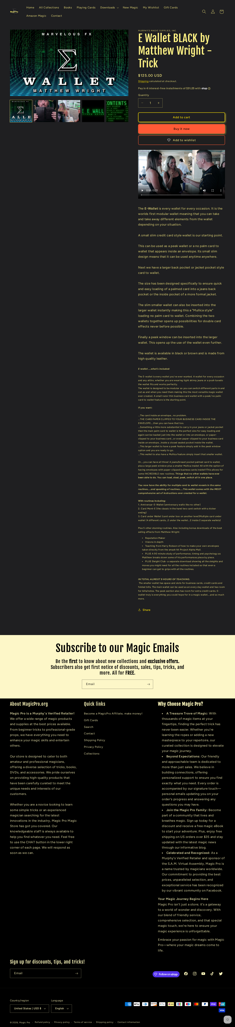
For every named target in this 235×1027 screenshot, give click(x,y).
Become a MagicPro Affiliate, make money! (113, 713)
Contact (89, 733)
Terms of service (83, 1022)
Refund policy (42, 1022)
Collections (92, 753)
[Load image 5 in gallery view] (117, 111)
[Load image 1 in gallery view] (21, 111)
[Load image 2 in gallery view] (45, 111)
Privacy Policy (93, 747)
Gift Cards (91, 720)
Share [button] (146, 609)
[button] (109, 7)
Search (88, 727)
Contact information (129, 1022)
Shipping (143, 81)
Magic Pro (24, 1022)
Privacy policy (62, 1022)
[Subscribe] (148, 684)
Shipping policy (104, 1022)
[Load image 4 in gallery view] (93, 111)
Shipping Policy (94, 740)
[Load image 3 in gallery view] (69, 111)
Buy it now (182, 128)
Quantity (143, 95)
